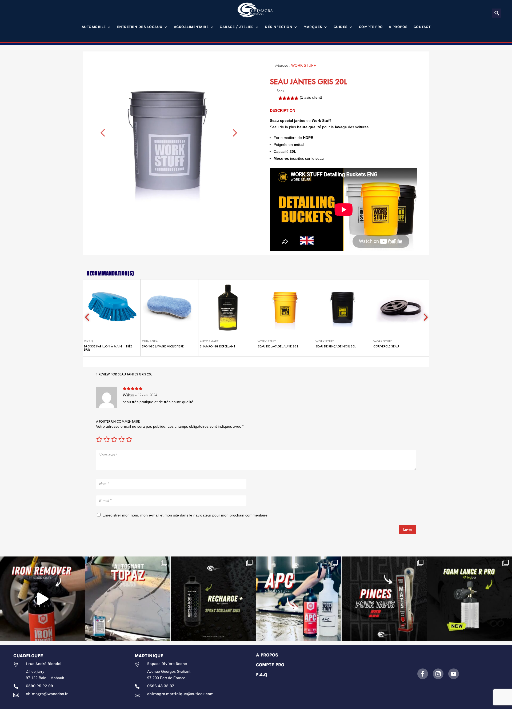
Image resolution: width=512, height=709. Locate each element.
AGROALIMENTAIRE (191, 27)
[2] (167, 131)
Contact (422, 27)
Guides (341, 27)
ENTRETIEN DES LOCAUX (140, 27)
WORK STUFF (303, 65)
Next (234, 132)
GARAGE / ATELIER (237, 27)
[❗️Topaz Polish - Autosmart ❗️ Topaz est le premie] (127, 598)
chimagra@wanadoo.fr (47, 693)
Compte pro (371, 27)
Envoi (407, 529)
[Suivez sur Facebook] (422, 673)
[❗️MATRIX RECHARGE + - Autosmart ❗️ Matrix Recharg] (213, 598)
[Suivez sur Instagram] (438, 673)
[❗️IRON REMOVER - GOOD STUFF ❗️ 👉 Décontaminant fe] (42, 598)
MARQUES (312, 27)
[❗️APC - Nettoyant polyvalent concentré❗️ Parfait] (298, 598)
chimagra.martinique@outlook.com (180, 693)
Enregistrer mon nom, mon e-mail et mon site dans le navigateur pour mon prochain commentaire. (185, 515)
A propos (398, 27)
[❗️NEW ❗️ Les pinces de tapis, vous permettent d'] (384, 598)
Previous (103, 132)
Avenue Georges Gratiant (168, 671)
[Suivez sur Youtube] (453, 673)
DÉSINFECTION (278, 27)
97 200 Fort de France (166, 678)
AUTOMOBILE (94, 27)
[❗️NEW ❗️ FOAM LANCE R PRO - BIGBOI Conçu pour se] (469, 598)
